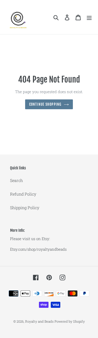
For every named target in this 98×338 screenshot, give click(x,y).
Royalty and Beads (39, 321)
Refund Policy (23, 194)
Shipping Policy (24, 207)
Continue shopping (45, 104)
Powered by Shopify (70, 321)
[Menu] (89, 17)
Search (16, 180)
